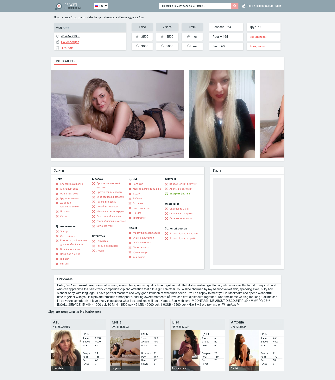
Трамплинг (139, 217)
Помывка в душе (70, 253)
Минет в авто (141, 247)
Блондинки (257, 46)
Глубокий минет (142, 242)
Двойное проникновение (69, 204)
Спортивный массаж (109, 216)
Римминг (65, 263)
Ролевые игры (141, 208)
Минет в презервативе (146, 232)
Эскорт (64, 231)
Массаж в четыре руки (110, 211)
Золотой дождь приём (182, 238)
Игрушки (65, 211)
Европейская (258, 37)
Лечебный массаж (107, 206)
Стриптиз (102, 241)
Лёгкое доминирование (147, 188)
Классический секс (71, 183)
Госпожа (138, 183)
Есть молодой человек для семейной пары (74, 242)
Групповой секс (69, 198)
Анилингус (139, 257)
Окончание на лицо (180, 218)
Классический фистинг (182, 183)
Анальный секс (69, 188)
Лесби (100, 250)
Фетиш (64, 216)
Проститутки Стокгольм (69, 17)
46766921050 (70, 36)
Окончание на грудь (181, 213)
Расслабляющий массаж (111, 221)
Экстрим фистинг (179, 193)
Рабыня (137, 198)
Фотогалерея (65, 61)
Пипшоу (64, 258)
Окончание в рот (179, 208)
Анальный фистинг (180, 188)
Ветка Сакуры (105, 225)
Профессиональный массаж (109, 185)
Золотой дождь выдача (183, 233)
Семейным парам (70, 249)
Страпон (138, 203)
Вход (264, 5)
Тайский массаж (106, 201)
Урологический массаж (110, 196)
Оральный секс (69, 193)
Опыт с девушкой (143, 237)
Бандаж (137, 212)
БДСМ (136, 193)
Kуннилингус (140, 252)
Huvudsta (111, 17)
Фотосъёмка (67, 236)
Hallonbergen (95, 17)
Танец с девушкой (107, 245)
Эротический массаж (109, 192)
